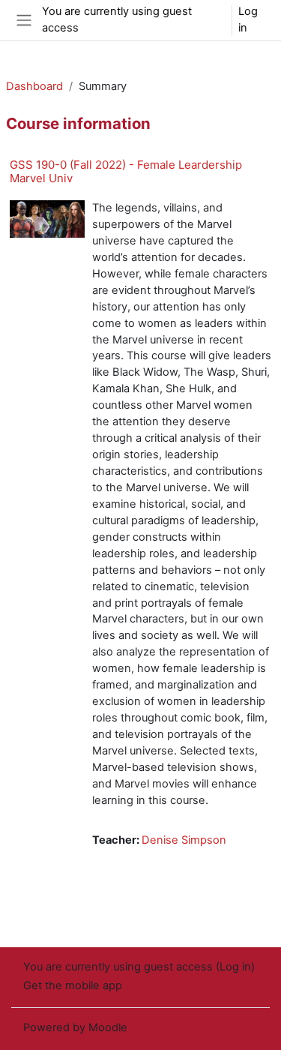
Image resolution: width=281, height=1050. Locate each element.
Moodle (107, 1027)
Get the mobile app (72, 985)
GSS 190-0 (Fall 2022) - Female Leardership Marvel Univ (126, 171)
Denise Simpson (184, 840)
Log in (248, 19)
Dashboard (34, 86)
